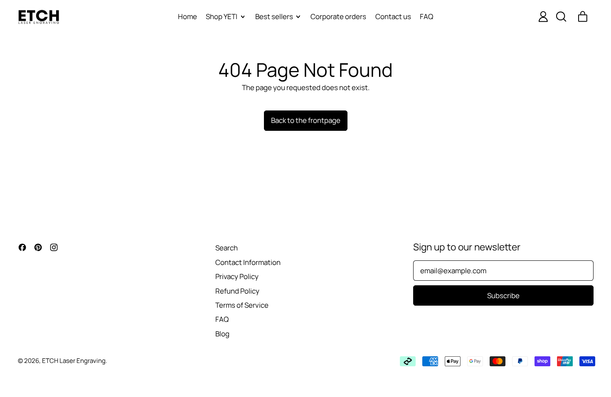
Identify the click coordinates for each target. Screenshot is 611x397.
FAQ (426, 16)
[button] (560, 16)
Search (226, 247)
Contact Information (248, 262)
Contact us (393, 16)
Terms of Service (242, 305)
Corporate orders (338, 16)
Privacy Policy (237, 276)
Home (187, 16)
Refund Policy (237, 291)
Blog (222, 333)
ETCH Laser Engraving (74, 360)
